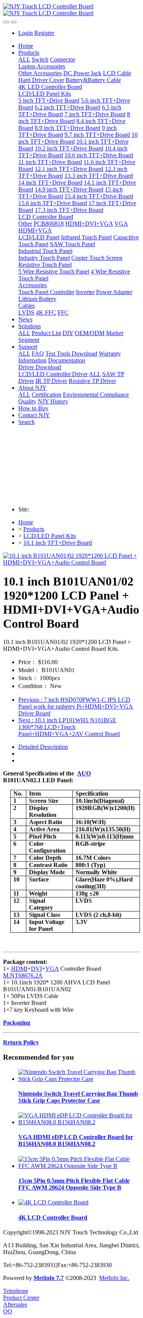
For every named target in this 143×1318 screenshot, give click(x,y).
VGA (52, 968)
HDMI (19, 968)
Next (69, 727)
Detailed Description (43, 747)
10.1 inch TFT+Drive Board (57, 543)
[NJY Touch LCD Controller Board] (71, 10)
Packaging (16, 1022)
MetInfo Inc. (114, 1278)
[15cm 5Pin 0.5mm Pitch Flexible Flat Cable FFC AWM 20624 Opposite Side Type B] (79, 1166)
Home (25, 46)
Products (33, 529)
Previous (75, 706)
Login (25, 33)
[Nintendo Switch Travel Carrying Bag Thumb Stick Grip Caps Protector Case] (79, 1079)
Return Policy (21, 1042)
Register (44, 33)
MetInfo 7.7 (49, 1278)
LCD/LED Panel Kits (49, 536)
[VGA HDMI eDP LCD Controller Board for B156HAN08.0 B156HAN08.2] (79, 1122)
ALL (24, 59)
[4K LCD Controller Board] (53, 1202)
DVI (36, 968)
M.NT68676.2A (23, 975)
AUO (84, 773)
